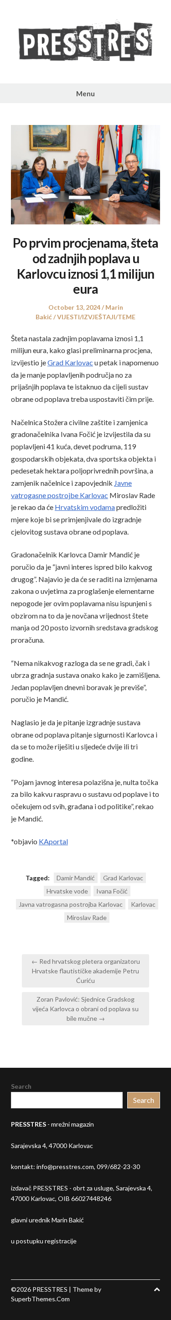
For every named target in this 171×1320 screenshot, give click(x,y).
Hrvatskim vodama (85, 507)
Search (21, 1086)
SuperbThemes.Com (40, 1299)
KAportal (53, 841)
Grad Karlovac (70, 362)
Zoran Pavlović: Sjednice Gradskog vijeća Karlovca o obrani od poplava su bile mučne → (85, 1008)
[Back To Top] (157, 1289)
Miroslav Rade (87, 917)
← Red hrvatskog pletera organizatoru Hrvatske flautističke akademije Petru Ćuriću (85, 970)
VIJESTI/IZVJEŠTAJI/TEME (96, 317)
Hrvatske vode (67, 891)
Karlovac (143, 904)
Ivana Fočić (112, 891)
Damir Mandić (76, 878)
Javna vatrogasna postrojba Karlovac (71, 904)
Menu (85, 93)
